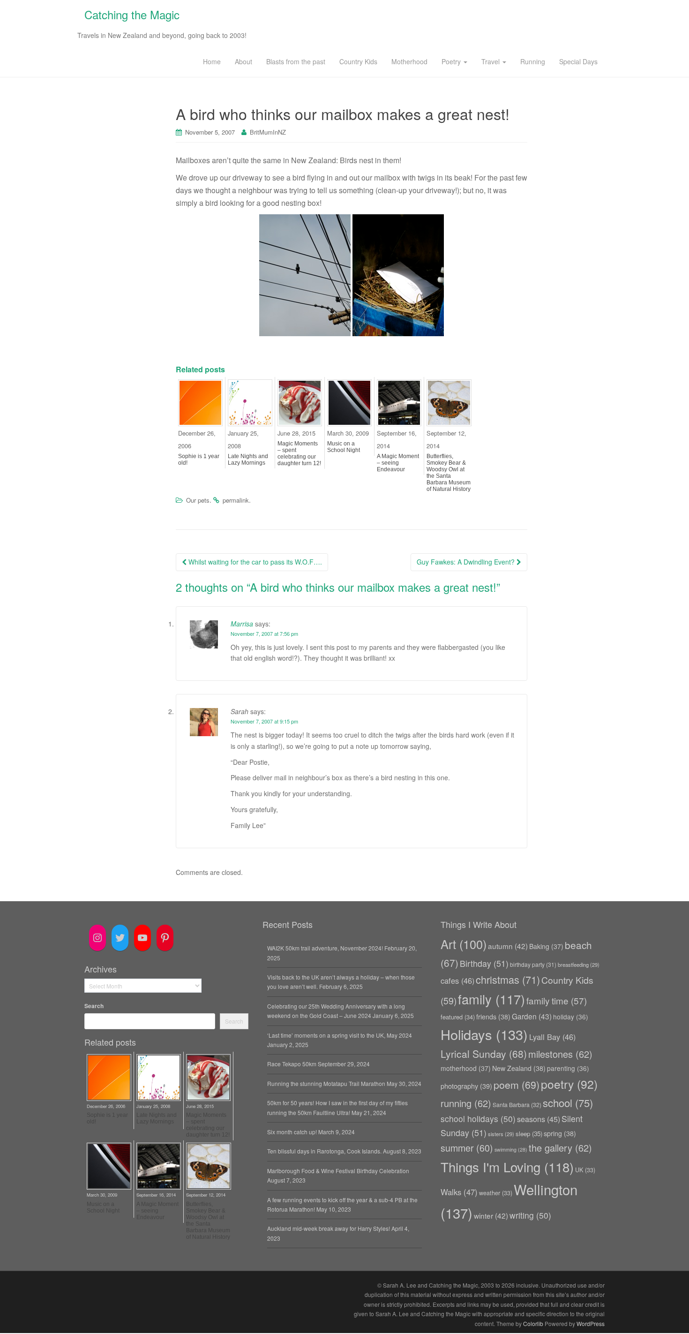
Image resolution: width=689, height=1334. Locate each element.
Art (464, 943)
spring (560, 1133)
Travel (491, 61)
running (466, 1103)
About (243, 61)
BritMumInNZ (268, 132)
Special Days (578, 61)
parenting (568, 1068)
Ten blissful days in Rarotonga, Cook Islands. (324, 1151)
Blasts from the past (295, 61)
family (491, 999)
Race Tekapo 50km (291, 1064)
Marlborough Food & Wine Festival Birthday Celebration (338, 1171)
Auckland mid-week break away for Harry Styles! (328, 1228)
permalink (236, 500)
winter (491, 1215)
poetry (569, 1084)
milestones (560, 1054)
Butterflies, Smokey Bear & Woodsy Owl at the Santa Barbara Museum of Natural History (449, 472)
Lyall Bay (552, 1036)
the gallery (560, 1147)
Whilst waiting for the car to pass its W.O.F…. (254, 561)
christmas (508, 979)
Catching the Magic (132, 14)
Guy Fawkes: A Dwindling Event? (467, 561)
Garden (532, 1016)
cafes (457, 980)
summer (467, 1147)
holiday (570, 1016)
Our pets (198, 500)
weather (495, 1193)
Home (212, 61)
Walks (459, 1192)
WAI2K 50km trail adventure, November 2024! (325, 948)
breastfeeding (578, 964)
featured (458, 1016)
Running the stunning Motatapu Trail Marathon (326, 1083)
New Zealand (519, 1068)
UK (585, 1170)
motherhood (466, 1068)
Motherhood (409, 61)
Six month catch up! (292, 1132)
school (568, 1102)
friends (493, 1016)
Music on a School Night (343, 446)
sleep (529, 1133)
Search (94, 1006)
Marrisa (242, 623)
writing (530, 1215)
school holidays (478, 1118)
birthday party (533, 964)
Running (532, 61)
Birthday (484, 963)
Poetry (452, 61)
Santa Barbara (517, 1104)
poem (516, 1084)
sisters (501, 1134)
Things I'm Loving (507, 1166)
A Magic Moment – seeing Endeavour (398, 463)
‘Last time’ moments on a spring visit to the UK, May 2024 (339, 1035)
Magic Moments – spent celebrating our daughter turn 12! (299, 453)
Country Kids (358, 61)
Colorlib (533, 1323)
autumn (508, 946)
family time (556, 1000)
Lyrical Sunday (484, 1054)
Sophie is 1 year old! (198, 459)
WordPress (591, 1323)
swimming (510, 1149)
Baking (546, 946)
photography (466, 1086)
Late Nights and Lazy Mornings (248, 459)
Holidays (484, 1034)
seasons (538, 1118)
